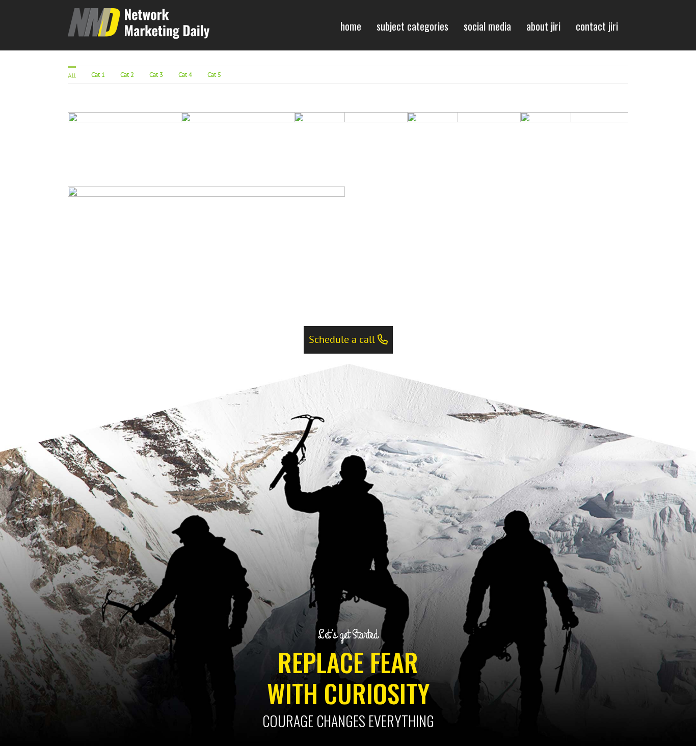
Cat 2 (127, 74)
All (72, 75)
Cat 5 (214, 74)
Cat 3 (156, 74)
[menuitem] (350, 25)
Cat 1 (98, 74)
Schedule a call (343, 339)
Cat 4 (185, 74)
